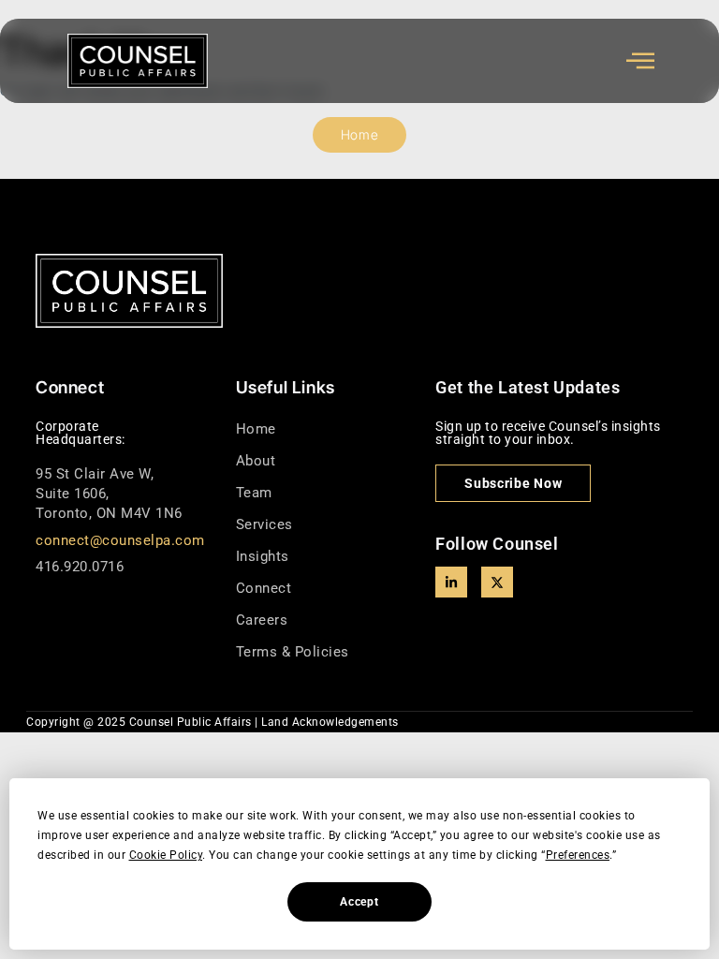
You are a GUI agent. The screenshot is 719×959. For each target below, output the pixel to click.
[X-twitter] (497, 582)
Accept (359, 901)
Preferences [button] (578, 855)
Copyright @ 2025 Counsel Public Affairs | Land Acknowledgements (212, 722)
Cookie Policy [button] (166, 855)
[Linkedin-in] (451, 582)
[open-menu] (640, 61)
